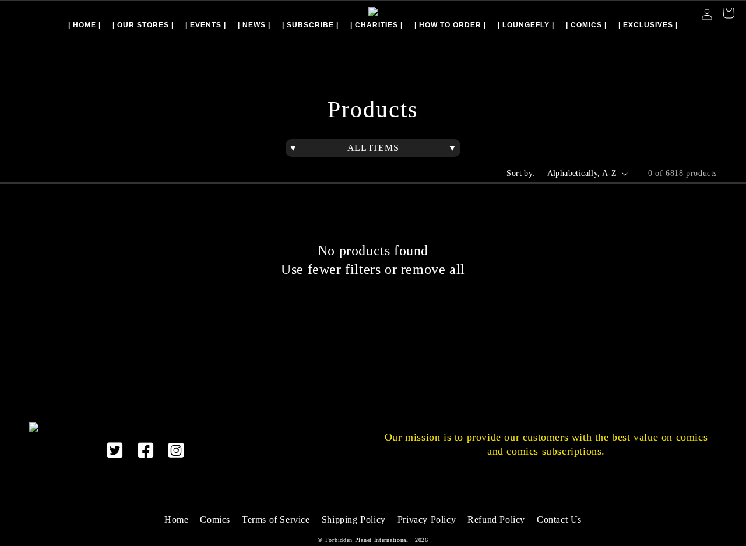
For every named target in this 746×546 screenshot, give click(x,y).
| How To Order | (450, 25)
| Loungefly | (526, 25)
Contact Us (559, 519)
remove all (433, 269)
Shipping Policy (354, 519)
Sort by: (520, 173)
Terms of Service (276, 519)
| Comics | (586, 25)
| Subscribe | (310, 25)
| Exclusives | (648, 25)
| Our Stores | (143, 25)
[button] (728, 14)
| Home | (84, 25)
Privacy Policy (426, 519)
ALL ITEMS (373, 148)
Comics (215, 519)
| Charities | (376, 25)
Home (176, 519)
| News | (254, 25)
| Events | (205, 25)
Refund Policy (496, 519)
